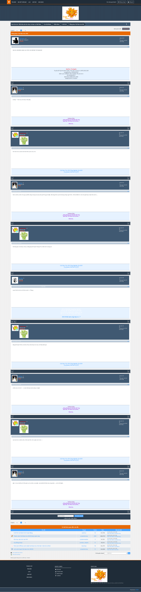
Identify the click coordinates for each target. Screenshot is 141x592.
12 (95, 533)
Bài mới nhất (110, 533)
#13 (128, 148)
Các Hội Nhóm (47, 24)
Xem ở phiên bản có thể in (18, 552)
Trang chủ (29, 566)
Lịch (29, 2)
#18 (128, 384)
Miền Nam (56, 24)
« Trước (16, 30)
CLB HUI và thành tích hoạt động (23, 533)
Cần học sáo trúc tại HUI (21, 539)
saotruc (84, 533)
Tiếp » (25, 30)
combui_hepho (84, 542)
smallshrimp (117, 533)
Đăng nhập (122, 2)
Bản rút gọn (60, 573)
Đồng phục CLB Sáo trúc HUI (77, 24)
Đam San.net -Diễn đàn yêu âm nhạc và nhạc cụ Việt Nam (26, 24)
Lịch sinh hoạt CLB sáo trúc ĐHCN (23, 549)
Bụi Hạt (21, 278)
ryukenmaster (84, 539)
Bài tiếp (73, 518)
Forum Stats (60, 571)
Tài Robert (22, 38)
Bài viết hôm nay (22, 2)
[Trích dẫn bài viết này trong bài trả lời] (128, 83)
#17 (128, 341)
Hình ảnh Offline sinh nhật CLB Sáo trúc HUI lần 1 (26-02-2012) (32, 546)
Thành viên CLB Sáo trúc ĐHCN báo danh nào (27, 536)
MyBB (137, 589)
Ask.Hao (20, 88)
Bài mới (59, 569)
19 (95, 546)
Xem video (41, 2)
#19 (128, 436)
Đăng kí (131, 2)
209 (95, 536)
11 (95, 549)
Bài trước (67, 518)
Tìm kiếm (14, 2)
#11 (128, 46)
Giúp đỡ (34, 2)
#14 (128, 191)
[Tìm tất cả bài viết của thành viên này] (12, 83)
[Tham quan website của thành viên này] (12, 321)
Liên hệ (58, 575)
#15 (128, 243)
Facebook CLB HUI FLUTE (71, 172)
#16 (128, 286)
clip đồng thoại (18, 542)
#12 (128, 96)
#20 (128, 479)
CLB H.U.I (64, 24)
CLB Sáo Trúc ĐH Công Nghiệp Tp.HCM (71, 170)
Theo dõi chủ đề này (16, 554)
